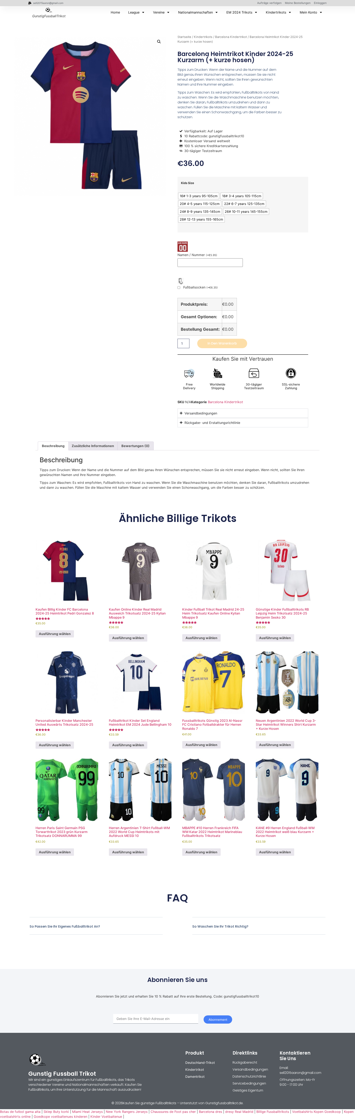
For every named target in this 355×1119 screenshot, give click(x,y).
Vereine (159, 12)
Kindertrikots (276, 12)
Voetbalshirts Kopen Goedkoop (316, 1112)
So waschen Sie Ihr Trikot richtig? (220, 926)
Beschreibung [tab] (53, 446)
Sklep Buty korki (56, 1112)
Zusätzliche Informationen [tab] (93, 446)
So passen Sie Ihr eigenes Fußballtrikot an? (65, 926)
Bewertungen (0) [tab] (135, 446)
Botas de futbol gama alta (20, 1112)
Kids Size (187, 183)
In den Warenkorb (222, 343)
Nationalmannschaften (195, 12)
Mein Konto (308, 12)
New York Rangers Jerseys (127, 1112)
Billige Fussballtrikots (272, 1112)
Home (115, 12)
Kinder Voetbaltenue (106, 1116)
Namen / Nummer (197, 255)
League (133, 12)
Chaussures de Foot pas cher (173, 1112)
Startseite (184, 37)
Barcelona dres (210, 1112)
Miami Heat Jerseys (87, 1112)
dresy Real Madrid (239, 1112)
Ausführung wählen (55, 634)
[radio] (198, 196)
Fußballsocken (200, 287)
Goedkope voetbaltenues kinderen (60, 1116)
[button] (159, 41)
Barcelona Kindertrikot (231, 37)
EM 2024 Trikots (239, 12)
